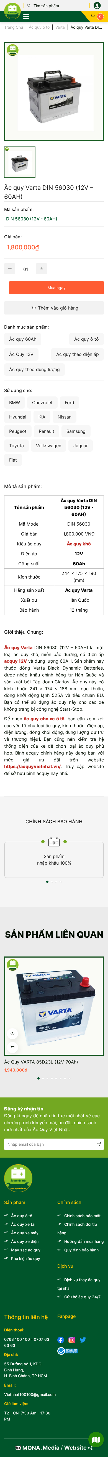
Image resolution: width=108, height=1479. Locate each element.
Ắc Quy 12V (21, 354)
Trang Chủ (13, 27)
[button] (47, 882)
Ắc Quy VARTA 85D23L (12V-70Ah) (41, 1062)
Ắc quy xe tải (23, 1224)
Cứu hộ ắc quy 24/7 (82, 1296)
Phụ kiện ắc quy (25, 1258)
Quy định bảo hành (81, 1250)
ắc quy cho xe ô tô (44, 718)
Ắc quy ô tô (86, 339)
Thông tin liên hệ (26, 1317)
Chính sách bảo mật (82, 1215)
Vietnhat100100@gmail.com (30, 1394)
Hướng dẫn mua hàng (84, 1241)
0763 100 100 (17, 1339)
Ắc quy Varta (18, 647)
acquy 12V (15, 661)
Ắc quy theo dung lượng (34, 369)
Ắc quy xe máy (24, 1232)
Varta (60, 27)
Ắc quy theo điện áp (77, 354)
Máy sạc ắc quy (25, 1250)
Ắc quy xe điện (24, 1241)
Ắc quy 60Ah (22, 339)
